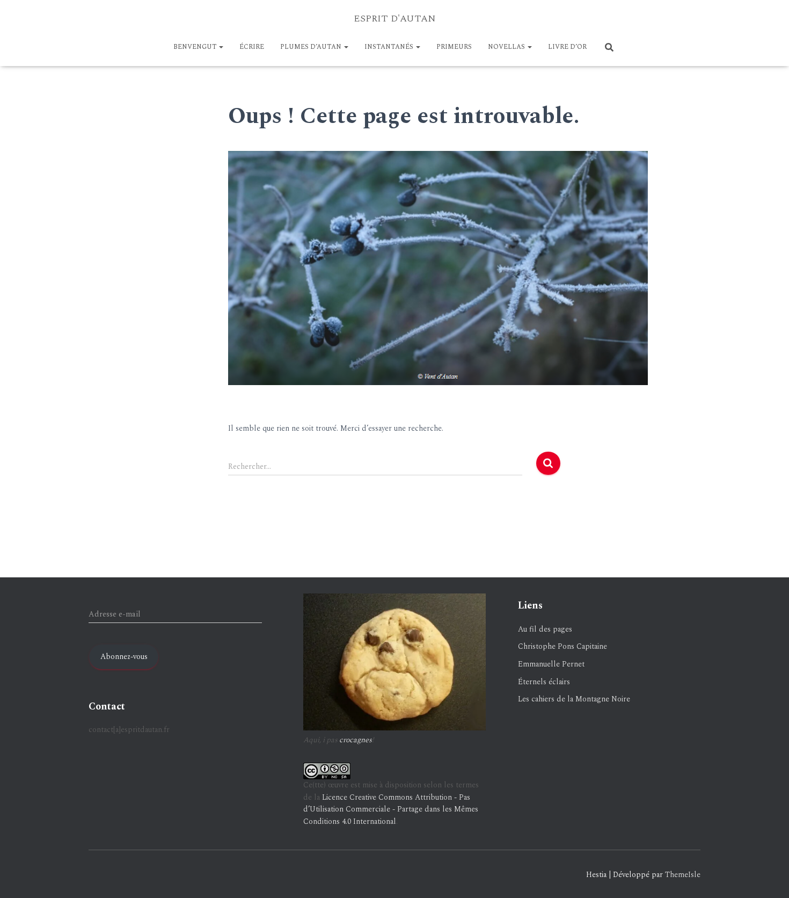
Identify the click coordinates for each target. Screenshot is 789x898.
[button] (220, 47)
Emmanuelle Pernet (551, 664)
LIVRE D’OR (567, 47)
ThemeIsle (682, 874)
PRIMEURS (454, 47)
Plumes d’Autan (311, 47)
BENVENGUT (195, 47)
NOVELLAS (507, 47)
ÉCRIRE (251, 47)
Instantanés (389, 47)
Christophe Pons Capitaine (562, 646)
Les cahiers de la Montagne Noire (574, 699)
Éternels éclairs (544, 681)
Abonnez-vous (124, 656)
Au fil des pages (545, 629)
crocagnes (355, 739)
